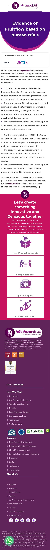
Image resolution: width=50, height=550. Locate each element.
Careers (12, 496)
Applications (14, 466)
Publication (13, 396)
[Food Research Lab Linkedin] (28, 520)
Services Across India (17, 416)
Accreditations (14, 492)
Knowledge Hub (15, 504)
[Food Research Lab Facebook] (11, 520)
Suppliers (12, 484)
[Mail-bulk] (19, 63)
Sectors (12, 462)
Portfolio (12, 408)
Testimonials (14, 420)
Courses (12, 508)
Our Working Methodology (20, 400)
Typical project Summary (19, 404)
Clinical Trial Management (19, 450)
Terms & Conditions (16, 511)
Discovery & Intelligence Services (22, 446)
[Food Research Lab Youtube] (34, 520)
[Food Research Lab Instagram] (22, 520)
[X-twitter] (27, 63)
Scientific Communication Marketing (24, 454)
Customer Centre (16, 424)
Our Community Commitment (21, 500)
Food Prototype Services (19, 412)
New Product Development (20, 442)
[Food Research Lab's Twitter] (17, 520)
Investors (12, 488)
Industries (13, 458)
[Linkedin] (23, 62)
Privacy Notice (15, 515)
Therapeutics (14, 470)
